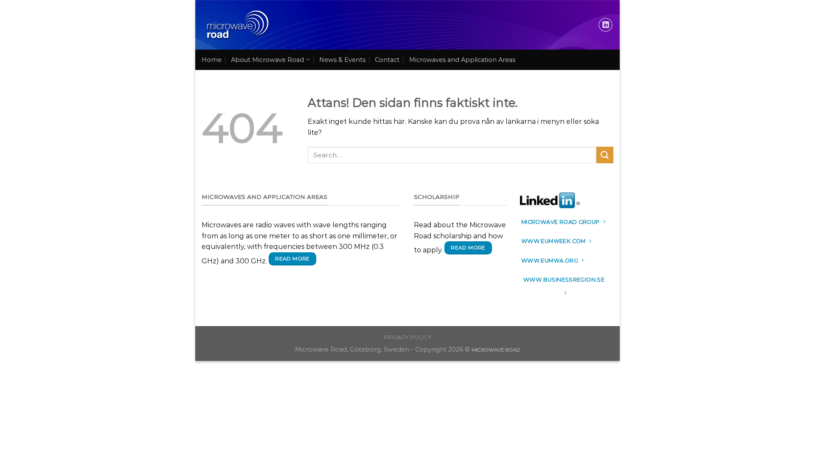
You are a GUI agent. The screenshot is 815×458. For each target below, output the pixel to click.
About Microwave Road (267, 60)
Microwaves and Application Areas (462, 60)
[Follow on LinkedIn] (606, 25)
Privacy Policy (408, 337)
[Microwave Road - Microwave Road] (237, 24)
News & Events (342, 60)
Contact (387, 60)
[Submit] (604, 155)
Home (212, 60)
